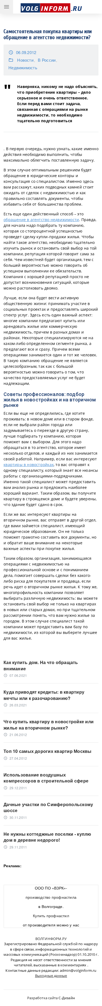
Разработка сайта (42, 997)
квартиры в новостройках (29, 464)
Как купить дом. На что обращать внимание (41, 665)
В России (46, 60)
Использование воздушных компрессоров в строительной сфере (46, 778)
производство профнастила (51, 897)
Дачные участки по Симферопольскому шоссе (48, 807)
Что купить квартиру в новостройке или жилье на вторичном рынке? (49, 725)
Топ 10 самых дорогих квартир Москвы (47, 751)
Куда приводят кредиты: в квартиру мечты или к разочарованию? (44, 695)
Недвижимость (22, 67)
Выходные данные (51, 975)
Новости (25, 60)
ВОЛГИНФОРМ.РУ (51, 938)
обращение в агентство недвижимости (41, 219)
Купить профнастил (51, 915)
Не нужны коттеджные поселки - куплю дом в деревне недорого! (47, 837)
